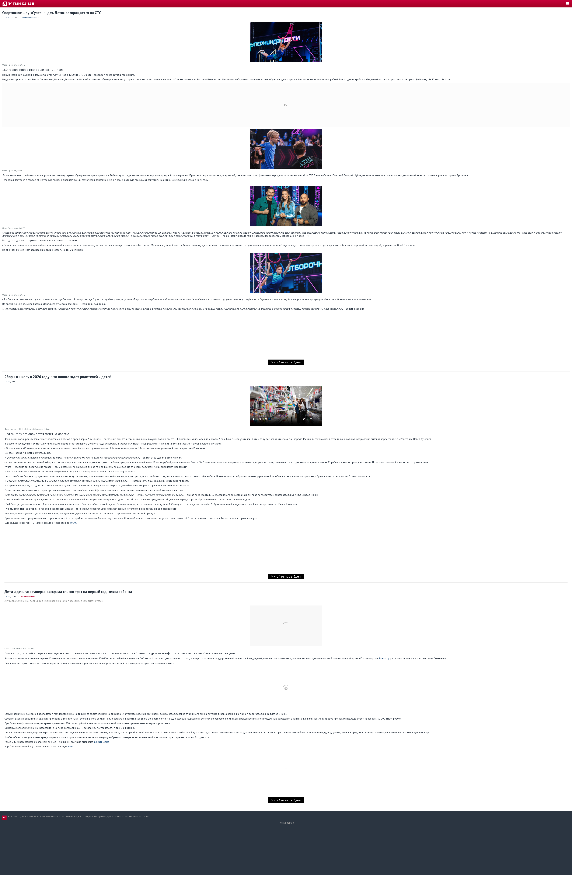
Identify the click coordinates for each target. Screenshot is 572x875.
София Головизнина (30, 17)
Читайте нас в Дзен (286, 362)
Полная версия (286, 822)
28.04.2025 (7, 17)
